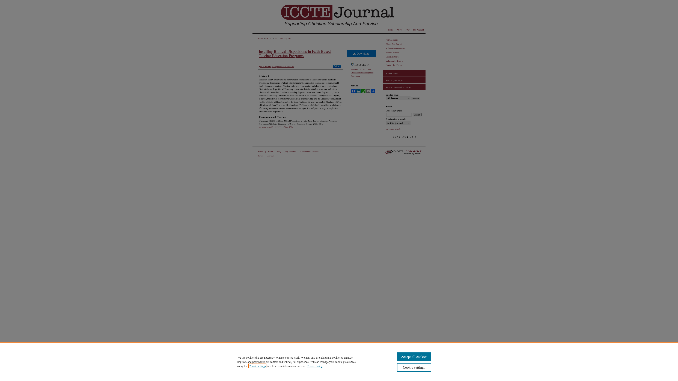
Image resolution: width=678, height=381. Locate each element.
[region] (339, 361)
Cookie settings (257, 366)
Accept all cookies (414, 356)
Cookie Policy (315, 366)
